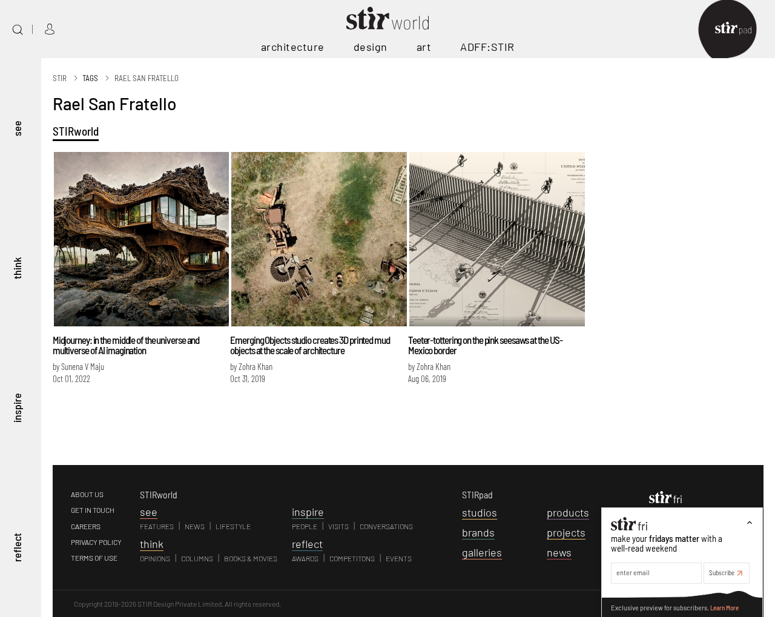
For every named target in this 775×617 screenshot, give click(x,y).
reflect (17, 547)
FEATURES (157, 526)
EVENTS (399, 558)
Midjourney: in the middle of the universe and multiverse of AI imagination (126, 345)
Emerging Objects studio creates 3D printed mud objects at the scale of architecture (309, 345)
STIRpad (477, 494)
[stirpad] (739, 29)
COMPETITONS (352, 558)
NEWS (195, 526)
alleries (482, 552)
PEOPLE (304, 526)
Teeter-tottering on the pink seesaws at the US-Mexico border (485, 345)
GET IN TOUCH (92, 510)
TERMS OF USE (94, 557)
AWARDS (305, 558)
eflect (307, 543)
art (424, 46)
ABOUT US (87, 494)
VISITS (338, 526)
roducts (568, 512)
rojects (566, 532)
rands (478, 532)
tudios (479, 512)
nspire (308, 511)
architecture (293, 46)
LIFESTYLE (233, 526)
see (17, 128)
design (371, 46)
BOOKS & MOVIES (250, 558)
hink (151, 543)
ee (148, 511)
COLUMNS (197, 558)
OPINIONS (155, 558)
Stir (60, 78)
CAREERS (86, 526)
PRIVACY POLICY (96, 542)
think (17, 268)
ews (559, 552)
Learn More (724, 607)
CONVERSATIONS (386, 526)
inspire (17, 407)
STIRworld (76, 131)
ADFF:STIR (487, 46)
